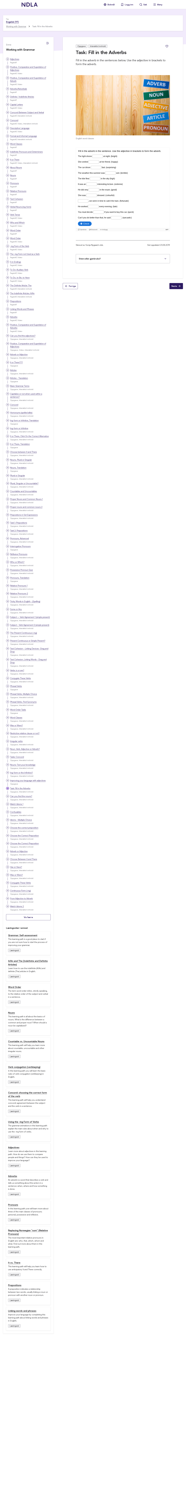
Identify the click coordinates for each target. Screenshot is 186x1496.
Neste (174, 286)
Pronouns (14, 183)
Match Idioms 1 (16, 804)
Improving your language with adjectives (28, 780)
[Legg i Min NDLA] (167, 46)
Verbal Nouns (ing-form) (20, 207)
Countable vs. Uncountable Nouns (26, 1041)
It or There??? (16, 362)
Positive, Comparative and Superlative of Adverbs (28, 326)
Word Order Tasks (18, 709)
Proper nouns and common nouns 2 (26, 507)
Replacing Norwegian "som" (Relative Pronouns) (28, 1232)
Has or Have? (16, 867)
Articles (13, 370)
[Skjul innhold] (48, 43)
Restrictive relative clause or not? (24, 733)
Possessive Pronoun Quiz (21, 570)
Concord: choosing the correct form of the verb (27, 1094)
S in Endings (15, 262)
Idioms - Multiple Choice (21, 820)
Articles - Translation (19, 378)
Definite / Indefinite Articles (22, 96)
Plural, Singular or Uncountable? (24, 483)
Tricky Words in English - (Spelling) (25, 601)
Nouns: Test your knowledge (22, 764)
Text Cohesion (16, 199)
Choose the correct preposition (24, 827)
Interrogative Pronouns (20, 546)
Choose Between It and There (23, 859)
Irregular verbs (16, 741)
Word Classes (16, 144)
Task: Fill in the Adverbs (20, 788)
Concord (14, 120)
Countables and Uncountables (23, 491)
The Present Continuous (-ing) (23, 633)
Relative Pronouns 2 (19, 593)
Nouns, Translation (18, 467)
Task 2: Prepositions (19, 530)
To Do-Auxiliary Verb (19, 269)
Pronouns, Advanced (19, 538)
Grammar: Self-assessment (22, 935)
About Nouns (16, 167)
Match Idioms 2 (17, 906)
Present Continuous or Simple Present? (27, 640)
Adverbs (13, 317)
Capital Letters (16, 104)
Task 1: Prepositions (18, 522)
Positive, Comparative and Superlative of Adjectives (28, 68)
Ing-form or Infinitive (19, 428)
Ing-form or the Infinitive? (21, 772)
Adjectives (14, 59)
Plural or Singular (17, 475)
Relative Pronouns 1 (18, 585)
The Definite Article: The (21, 285)
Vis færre (28, 917)
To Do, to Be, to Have (20, 277)
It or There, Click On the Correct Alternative (29, 436)
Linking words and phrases (22, 1310)
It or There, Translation (20, 444)
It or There (14, 159)
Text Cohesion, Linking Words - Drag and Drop (28, 661)
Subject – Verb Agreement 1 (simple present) (30, 617)
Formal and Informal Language (23, 136)
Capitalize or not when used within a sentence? (26, 395)
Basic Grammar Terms (19, 386)
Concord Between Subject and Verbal (27, 112)
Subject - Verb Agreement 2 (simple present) (29, 625)
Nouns (13, 175)
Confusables (15, 812)
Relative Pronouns (18, 191)
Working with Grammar (16, 26)
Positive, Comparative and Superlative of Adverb (28, 79)
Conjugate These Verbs (20, 678)
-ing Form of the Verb (19, 246)
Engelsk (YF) (12, 21)
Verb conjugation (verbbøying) (24, 1067)
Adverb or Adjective (19, 354)
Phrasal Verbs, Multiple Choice (23, 694)
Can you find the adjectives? (22, 335)
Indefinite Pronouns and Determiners (26, 151)
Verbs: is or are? (17, 670)
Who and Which (17, 222)
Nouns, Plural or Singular (21, 459)
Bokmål (111, 4)
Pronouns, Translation (19, 577)
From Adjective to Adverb (21, 898)
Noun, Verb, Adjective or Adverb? (25, 749)
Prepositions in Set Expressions (24, 515)
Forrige (72, 286)
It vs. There (14, 1262)
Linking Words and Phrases (22, 309)
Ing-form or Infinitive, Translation (24, 420)
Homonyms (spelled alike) (21, 412)
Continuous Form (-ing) (20, 890)
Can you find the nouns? (21, 796)
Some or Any (16, 609)
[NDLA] (30, 5)
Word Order (15, 230)
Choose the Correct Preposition (24, 835)
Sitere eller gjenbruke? (90, 258)
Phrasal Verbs (16, 686)
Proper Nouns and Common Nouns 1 (26, 499)
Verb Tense (15, 214)
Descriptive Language (19, 128)
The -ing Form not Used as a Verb (25, 254)
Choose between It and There (23, 452)
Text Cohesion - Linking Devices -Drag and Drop (29, 650)
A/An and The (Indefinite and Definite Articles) (28, 962)
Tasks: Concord (17, 757)
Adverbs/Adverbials (18, 89)
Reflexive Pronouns (18, 554)
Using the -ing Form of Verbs (23, 1121)
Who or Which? (17, 562)
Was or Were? (16, 725)
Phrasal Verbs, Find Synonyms (23, 702)
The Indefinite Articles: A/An (22, 293)
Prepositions (15, 301)
